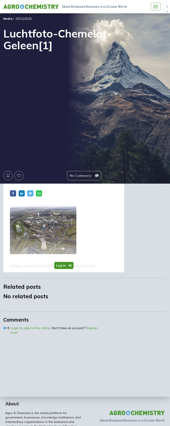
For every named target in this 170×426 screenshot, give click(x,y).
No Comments (81, 176)
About (12, 403)
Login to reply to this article (30, 328)
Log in (61, 265)
